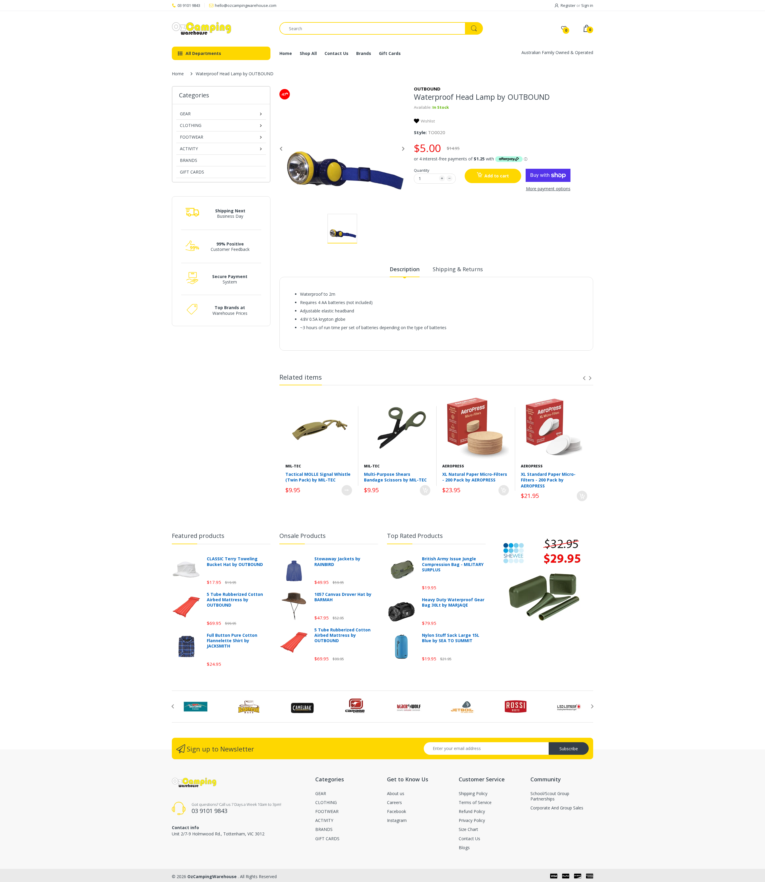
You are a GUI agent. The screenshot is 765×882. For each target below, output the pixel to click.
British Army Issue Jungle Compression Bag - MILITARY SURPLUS (453, 564)
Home (178, 73)
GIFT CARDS (192, 172)
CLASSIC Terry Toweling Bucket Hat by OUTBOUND (235, 561)
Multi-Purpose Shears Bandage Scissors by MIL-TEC (395, 477)
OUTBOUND (427, 89)
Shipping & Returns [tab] (458, 269)
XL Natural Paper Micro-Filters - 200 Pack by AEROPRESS (474, 477)
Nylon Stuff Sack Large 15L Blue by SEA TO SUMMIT (450, 638)
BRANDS (188, 160)
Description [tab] (405, 269)
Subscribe (568, 748)
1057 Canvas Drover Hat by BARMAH (342, 597)
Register (568, 5)
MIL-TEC (293, 466)
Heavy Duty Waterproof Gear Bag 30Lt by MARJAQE (453, 602)
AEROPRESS (453, 466)
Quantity (421, 170)
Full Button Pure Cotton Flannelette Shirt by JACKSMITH (232, 641)
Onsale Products (302, 536)
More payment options (548, 188)
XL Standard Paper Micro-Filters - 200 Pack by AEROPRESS (548, 480)
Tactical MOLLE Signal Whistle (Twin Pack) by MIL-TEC (318, 477)
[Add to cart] (425, 490)
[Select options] (347, 490)
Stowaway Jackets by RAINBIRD (337, 561)
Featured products (198, 536)
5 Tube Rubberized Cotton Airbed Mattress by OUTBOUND (235, 600)
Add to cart (496, 176)
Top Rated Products (415, 536)
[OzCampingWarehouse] (221, 28)
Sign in (587, 5)
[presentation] (584, 378)
